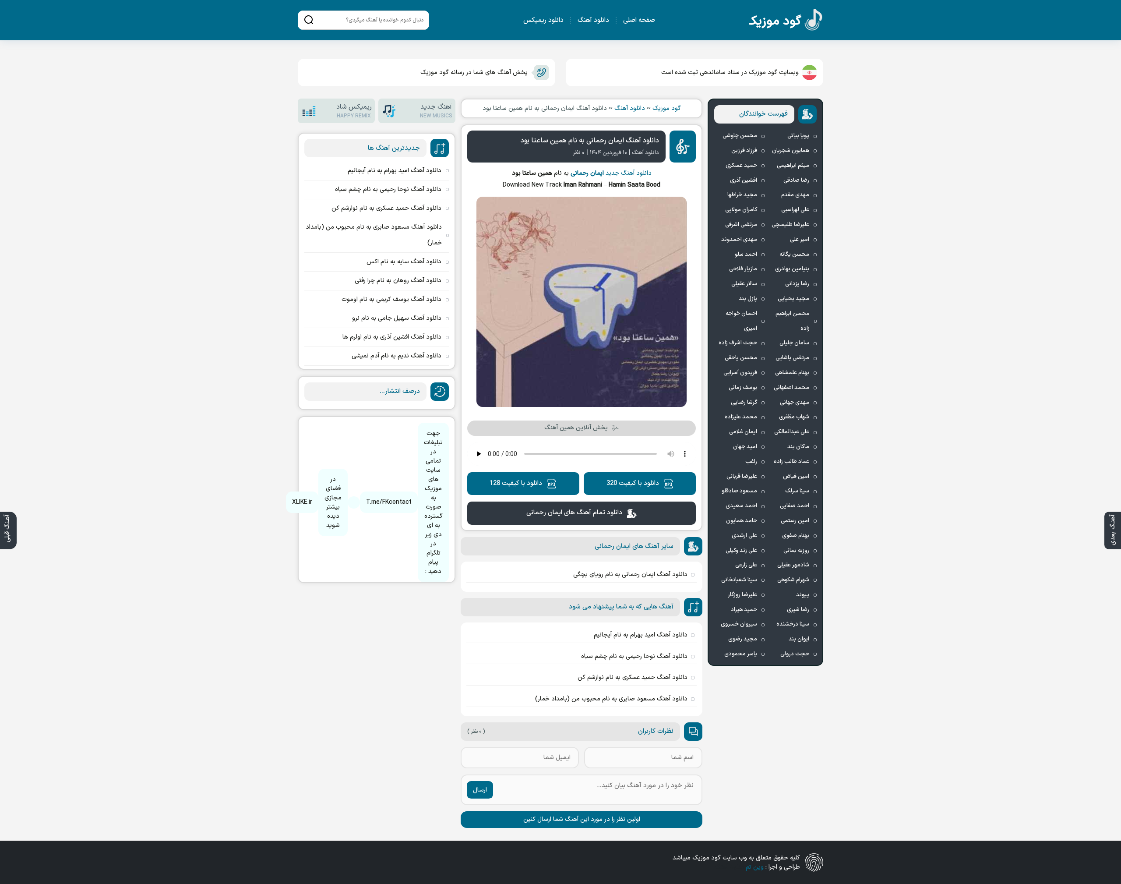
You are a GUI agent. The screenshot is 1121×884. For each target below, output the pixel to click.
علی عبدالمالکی (791, 432)
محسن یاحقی (741, 358)
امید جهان (745, 446)
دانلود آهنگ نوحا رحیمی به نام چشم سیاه (634, 656)
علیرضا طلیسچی (790, 224)
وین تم (755, 867)
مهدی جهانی (794, 402)
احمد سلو (746, 254)
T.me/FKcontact (389, 502)
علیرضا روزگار (742, 595)
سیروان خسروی (739, 624)
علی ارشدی (744, 535)
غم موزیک (786, 21)
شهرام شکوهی (793, 580)
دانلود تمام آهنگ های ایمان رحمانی (574, 513)
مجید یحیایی (793, 298)
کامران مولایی (741, 209)
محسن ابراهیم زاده (793, 321)
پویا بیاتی (798, 135)
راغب (751, 461)
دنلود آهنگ (729, 867)
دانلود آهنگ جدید (629, 173)
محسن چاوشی (740, 135)
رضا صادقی (796, 180)
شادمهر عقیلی (793, 565)
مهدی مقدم (795, 195)
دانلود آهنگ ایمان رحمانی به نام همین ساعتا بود (590, 140)
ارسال (480, 790)
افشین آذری (743, 180)
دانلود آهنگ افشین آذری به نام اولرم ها (391, 337)
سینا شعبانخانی (739, 580)
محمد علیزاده (741, 417)
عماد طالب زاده (791, 461)
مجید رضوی (742, 639)
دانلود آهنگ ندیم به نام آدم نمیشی (396, 356)
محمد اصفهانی (791, 387)
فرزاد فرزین (744, 150)
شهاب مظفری (794, 417)
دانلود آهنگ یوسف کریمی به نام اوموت (391, 299)
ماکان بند (798, 446)
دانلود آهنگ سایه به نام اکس (404, 261)
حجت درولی (794, 654)
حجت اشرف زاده (738, 343)
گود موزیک (666, 108)
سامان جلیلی (794, 343)
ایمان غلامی (743, 432)
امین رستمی (795, 520)
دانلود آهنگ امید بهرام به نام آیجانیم (640, 635)
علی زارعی (746, 565)
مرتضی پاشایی (792, 358)
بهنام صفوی (795, 535)
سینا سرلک (797, 491)
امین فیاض (796, 476)
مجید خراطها (742, 195)
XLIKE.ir (302, 502)
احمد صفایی (794, 506)
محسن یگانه (794, 254)
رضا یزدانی (797, 283)
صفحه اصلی (639, 20)
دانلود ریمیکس (543, 20)
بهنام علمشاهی (792, 372)
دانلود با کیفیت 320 (632, 483)
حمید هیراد (744, 609)
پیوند (802, 595)
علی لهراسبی (795, 209)
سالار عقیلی (744, 283)
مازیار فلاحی (743, 269)
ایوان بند (799, 639)
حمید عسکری (741, 165)
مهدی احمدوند (739, 239)
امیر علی (799, 239)
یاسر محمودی (740, 654)
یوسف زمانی (743, 387)
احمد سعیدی (741, 506)
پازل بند (748, 298)
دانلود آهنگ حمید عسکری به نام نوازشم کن (632, 677)
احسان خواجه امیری (741, 321)
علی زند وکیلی (741, 550)
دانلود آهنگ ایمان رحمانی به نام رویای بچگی (630, 574)
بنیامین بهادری (792, 269)
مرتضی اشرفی (741, 224)
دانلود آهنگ (593, 20)
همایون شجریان (790, 150)
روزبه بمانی (796, 550)
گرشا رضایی (744, 402)
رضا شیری (798, 609)
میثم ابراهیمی (793, 165)
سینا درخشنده (792, 624)
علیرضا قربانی (741, 476)
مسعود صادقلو (739, 491)
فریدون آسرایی (740, 372)
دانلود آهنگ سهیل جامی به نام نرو (396, 318)
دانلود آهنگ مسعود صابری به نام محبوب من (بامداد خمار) (611, 699)
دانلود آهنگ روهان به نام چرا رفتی (398, 280)
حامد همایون (741, 520)
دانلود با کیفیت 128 (516, 483)
